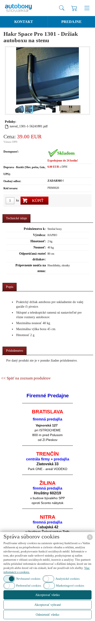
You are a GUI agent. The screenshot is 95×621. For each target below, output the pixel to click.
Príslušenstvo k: (35, 229)
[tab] (16, 218)
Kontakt (23, 22)
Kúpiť (37, 200)
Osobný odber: (12, 181)
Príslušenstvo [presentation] (14, 350)
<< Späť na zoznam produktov (26, 378)
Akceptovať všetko (47, 595)
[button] (10, 80)
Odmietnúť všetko (47, 614)
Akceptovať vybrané (47, 605)
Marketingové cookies (70, 585)
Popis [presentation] (9, 287)
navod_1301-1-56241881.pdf (29, 126)
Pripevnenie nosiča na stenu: (30, 268)
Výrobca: (39, 235)
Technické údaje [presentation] (16, 218)
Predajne (71, 22)
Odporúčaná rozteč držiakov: (32, 256)
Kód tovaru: (10, 188)
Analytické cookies (67, 578)
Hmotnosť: (38, 241)
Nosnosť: (39, 247)
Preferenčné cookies (28, 585)
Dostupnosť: (11, 151)
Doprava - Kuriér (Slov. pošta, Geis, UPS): (24, 171)
